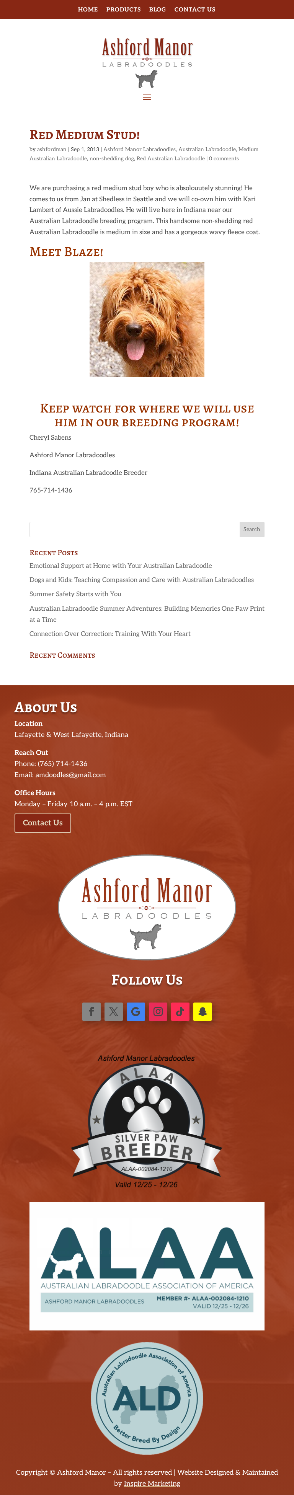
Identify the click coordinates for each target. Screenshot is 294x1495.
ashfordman (52, 149)
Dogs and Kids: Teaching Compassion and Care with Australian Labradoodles (141, 580)
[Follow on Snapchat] (202, 1012)
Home (88, 10)
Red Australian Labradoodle (171, 158)
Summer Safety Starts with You (75, 594)
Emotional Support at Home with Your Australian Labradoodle (120, 566)
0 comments (224, 158)
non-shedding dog (112, 158)
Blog (157, 10)
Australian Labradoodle (207, 149)
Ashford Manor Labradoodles (139, 149)
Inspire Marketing (152, 1484)
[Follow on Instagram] (158, 1012)
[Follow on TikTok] (180, 1012)
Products (123, 10)
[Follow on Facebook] (91, 1012)
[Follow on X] (114, 1012)
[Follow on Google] (136, 1012)
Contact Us (195, 10)
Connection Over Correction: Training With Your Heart (110, 634)
